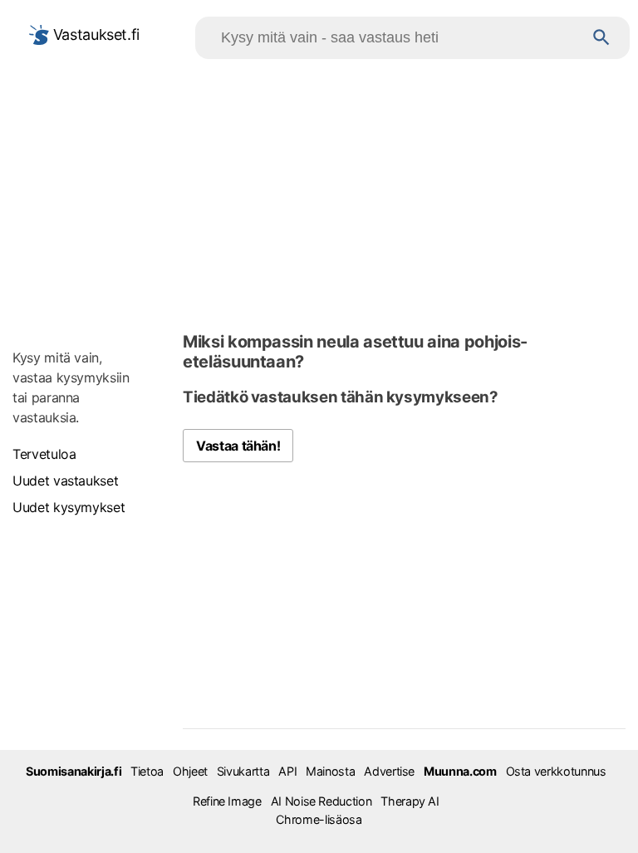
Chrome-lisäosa (318, 819)
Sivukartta (243, 771)
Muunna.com (460, 771)
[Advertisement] (319, 192)
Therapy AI (409, 801)
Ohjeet (190, 771)
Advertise (389, 771)
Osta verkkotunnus (556, 771)
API (287, 771)
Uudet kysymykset (68, 507)
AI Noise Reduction (321, 801)
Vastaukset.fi (94, 34)
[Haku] (601, 37)
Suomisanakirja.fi (73, 771)
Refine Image (227, 801)
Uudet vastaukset (65, 480)
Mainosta (330, 771)
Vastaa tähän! (238, 445)
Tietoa (147, 771)
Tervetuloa (44, 454)
